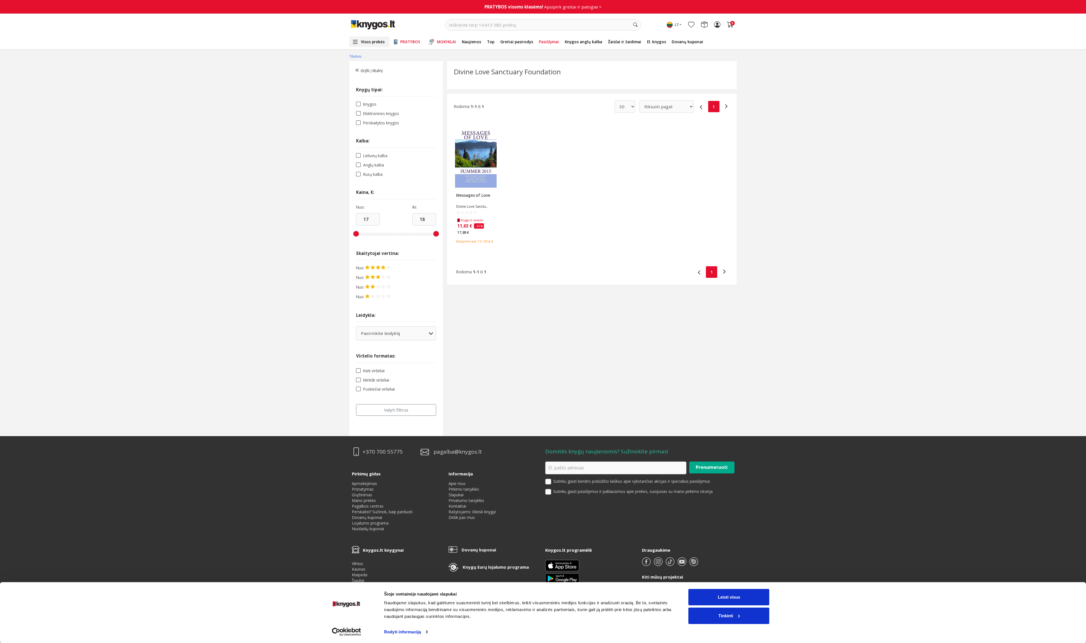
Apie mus (457, 483)
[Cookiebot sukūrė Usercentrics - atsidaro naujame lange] (346, 632)
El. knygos (656, 41)
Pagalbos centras (367, 506)
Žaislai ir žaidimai (624, 41)
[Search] (635, 25)
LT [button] (677, 24)
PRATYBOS (410, 41)
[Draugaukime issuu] (693, 564)
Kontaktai (457, 506)
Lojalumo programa (370, 523)
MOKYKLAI (446, 41)
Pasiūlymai (549, 41)
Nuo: (360, 207)
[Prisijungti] (717, 25)
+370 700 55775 (383, 452)
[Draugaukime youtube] (682, 564)
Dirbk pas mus (462, 517)
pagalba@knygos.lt (458, 452)
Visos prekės (373, 41)
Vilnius (357, 563)
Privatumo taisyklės (466, 500)
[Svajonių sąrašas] (691, 25)
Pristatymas (363, 489)
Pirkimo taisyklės (464, 489)
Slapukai (456, 494)
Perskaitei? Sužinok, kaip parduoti (382, 511)
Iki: (414, 207)
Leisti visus (729, 597)
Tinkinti (725, 615)
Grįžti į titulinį (372, 70)
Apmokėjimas (364, 483)
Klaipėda (359, 574)
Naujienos (471, 41)
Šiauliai (358, 580)
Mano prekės (364, 500)
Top (490, 41)
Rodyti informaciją (402, 631)
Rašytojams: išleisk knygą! (472, 511)
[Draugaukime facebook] (647, 564)
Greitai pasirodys (516, 41)
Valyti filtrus (396, 410)
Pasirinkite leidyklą (396, 335)
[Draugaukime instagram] (658, 564)
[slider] (356, 234)
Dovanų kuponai (687, 41)
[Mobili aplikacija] (562, 578)
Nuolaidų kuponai (368, 528)
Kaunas (358, 569)
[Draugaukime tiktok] (670, 564)
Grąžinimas (362, 494)
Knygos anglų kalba (583, 41)
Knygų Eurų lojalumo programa (496, 567)
